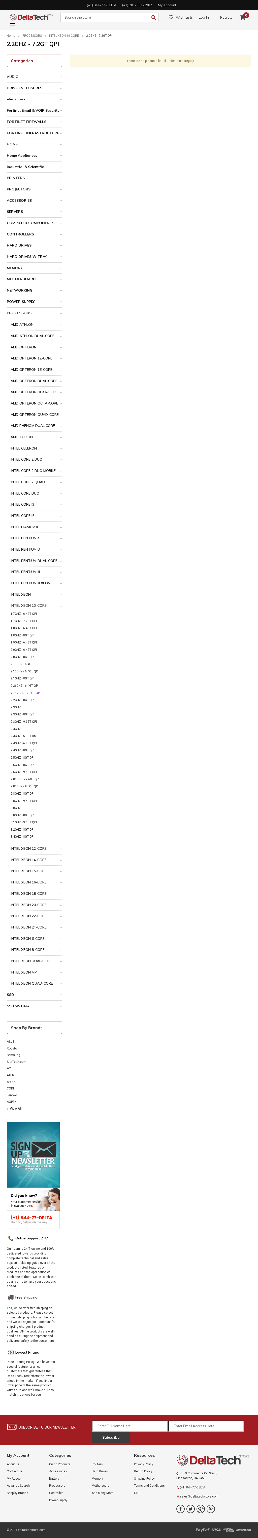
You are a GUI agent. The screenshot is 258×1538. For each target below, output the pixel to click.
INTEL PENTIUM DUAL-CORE (34, 560)
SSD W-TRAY (18, 1006)
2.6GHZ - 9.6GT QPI (24, 772)
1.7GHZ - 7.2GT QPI (24, 621)
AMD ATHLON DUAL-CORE (32, 336)
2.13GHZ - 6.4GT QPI (25, 671)
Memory (97, 1478)
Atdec (11, 1082)
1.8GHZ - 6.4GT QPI (24, 628)
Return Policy (143, 1471)
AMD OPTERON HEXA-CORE (34, 392)
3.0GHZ (16, 808)
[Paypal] (202, 1529)
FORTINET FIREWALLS (26, 121)
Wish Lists (184, 17)
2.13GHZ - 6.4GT (22, 664)
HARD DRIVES (19, 245)
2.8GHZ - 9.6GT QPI (24, 801)
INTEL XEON (21, 594)
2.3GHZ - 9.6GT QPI (24, 721)
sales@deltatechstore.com (199, 1496)
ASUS (10, 1041)
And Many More (102, 1493)
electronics (16, 99)
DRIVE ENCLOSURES (24, 88)
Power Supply (58, 1500)
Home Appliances (22, 155)
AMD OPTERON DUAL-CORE (34, 381)
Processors (57, 1485)
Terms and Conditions (149, 1485)
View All (15, 1108)
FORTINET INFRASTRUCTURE (33, 133)
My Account (15, 1478)
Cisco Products (60, 1464)
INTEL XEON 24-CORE (29, 927)
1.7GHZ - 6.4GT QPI (24, 614)
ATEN (10, 1075)
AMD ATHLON (22, 324)
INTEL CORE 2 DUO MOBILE (33, 470)
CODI (10, 1088)
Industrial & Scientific (25, 167)
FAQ (137, 1493)
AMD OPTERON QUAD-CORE (35, 414)
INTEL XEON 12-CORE (29, 848)
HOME (12, 144)
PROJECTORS (18, 189)
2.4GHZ (16, 729)
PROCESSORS (32, 35)
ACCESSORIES (19, 200)
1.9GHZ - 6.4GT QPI (24, 642)
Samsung (13, 1055)
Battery (54, 1478)
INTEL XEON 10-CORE (64, 35)
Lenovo (12, 1095)
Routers (97, 1464)
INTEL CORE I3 (22, 504)
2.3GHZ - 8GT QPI (22, 714)
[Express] (228, 1529)
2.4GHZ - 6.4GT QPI (24, 743)
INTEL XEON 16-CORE (29, 882)
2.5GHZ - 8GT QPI (22, 757)
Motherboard (100, 1485)
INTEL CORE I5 (22, 515)
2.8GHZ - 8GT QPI (22, 793)
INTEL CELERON (24, 448)
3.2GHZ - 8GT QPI (22, 829)
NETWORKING (20, 290)
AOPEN (12, 1102)
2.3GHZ (16, 707)
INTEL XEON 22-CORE (29, 916)
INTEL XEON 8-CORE (28, 949)
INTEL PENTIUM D (25, 549)
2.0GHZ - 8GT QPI (22, 657)
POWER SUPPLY (21, 301)
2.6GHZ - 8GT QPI (22, 765)
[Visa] (216, 1529)
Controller (56, 1493)
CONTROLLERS (20, 234)
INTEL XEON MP (24, 972)
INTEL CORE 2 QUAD (28, 482)
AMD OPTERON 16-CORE (31, 369)
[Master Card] (243, 1529)
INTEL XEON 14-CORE (29, 860)
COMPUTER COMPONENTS (30, 223)
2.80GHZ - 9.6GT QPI (25, 786)
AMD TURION (22, 437)
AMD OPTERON (24, 347)
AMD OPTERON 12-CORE (31, 358)
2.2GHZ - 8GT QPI (22, 700)
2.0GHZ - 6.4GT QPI (24, 650)
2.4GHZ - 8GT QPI (22, 750)
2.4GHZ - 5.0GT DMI (24, 736)
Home (11, 35)
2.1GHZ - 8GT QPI (22, 678)
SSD (10, 994)
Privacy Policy (143, 1464)
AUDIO (13, 76)
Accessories (58, 1471)
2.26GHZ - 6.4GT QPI (25, 685)
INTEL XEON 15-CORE (29, 871)
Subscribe (110, 1437)
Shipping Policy (144, 1478)
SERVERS (15, 211)
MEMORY (14, 268)
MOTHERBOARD (21, 279)
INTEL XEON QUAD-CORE (32, 983)
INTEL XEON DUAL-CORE (31, 961)
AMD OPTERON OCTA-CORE (34, 403)
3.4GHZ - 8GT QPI (22, 836)
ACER (11, 1068)
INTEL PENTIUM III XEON (30, 583)
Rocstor (12, 1048)
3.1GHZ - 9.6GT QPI (24, 822)
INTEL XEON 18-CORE (29, 893)
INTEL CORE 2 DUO (26, 459)
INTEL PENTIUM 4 (25, 538)
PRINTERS (16, 178)
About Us (13, 1464)
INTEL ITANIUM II (24, 527)
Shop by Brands (27, 1027)
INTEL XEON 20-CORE (29, 905)
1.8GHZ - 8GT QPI (22, 635)
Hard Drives (100, 1471)
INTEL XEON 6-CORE (28, 938)
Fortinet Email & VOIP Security (33, 110)
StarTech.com (16, 1062)
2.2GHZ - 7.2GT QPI (99, 35)
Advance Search (18, 1485)
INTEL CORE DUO (25, 493)
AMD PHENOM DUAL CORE (33, 425)
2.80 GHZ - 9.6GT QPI (25, 779)
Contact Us (14, 1471)
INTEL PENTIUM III (25, 572)
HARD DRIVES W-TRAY (27, 256)
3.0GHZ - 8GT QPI (22, 815)
